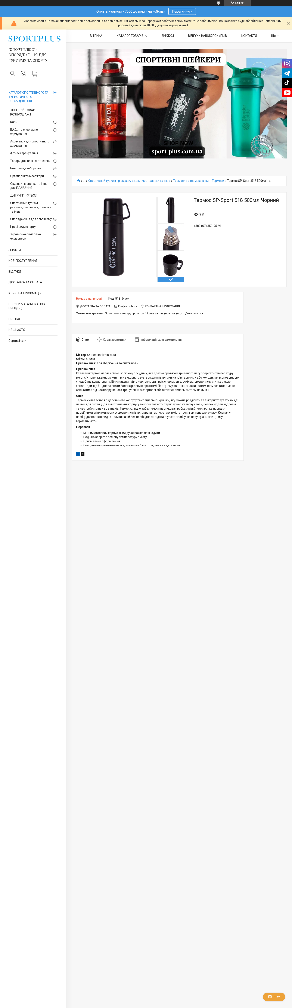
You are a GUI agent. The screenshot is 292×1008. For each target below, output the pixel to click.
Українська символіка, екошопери (25, 236)
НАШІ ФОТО (17, 330)
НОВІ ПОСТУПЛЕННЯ (23, 260)
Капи (13, 122)
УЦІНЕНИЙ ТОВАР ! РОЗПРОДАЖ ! (23, 112)
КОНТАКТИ (249, 35)
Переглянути (182, 11)
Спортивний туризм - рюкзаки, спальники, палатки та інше (30, 207)
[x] (82, 454)
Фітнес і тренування (24, 153)
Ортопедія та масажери (27, 176)
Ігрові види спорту (23, 226)
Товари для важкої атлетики (30, 161)
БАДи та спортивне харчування (24, 132)
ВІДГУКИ (15, 271)
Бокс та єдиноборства (25, 168)
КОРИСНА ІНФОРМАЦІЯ (25, 293)
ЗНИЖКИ (15, 250)
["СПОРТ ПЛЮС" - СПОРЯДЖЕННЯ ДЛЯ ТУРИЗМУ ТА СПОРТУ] (33, 38)
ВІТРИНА (96, 35)
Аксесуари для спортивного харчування (30, 143)
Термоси (218, 180)
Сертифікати (17, 340)
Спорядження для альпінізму (31, 219)
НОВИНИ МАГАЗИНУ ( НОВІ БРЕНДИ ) (27, 306)
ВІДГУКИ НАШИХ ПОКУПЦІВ (207, 35)
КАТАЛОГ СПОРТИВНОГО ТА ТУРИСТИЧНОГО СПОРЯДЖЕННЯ (28, 97)
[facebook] (78, 454)
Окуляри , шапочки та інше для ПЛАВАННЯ (28, 186)
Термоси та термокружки (191, 180)
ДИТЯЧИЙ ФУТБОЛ (23, 195)
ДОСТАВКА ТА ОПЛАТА (25, 282)
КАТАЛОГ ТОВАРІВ (130, 35)
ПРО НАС (15, 319)
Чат (277, 997)
